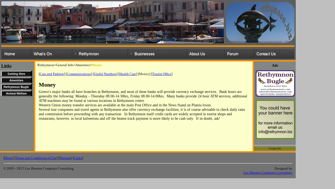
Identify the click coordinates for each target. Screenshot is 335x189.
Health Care (127, 74)
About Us (197, 53)
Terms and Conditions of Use (36, 158)
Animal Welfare (16, 93)
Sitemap (65, 158)
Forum (232, 53)
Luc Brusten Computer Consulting (267, 173)
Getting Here (16, 73)
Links (78, 158)
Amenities (16, 80)
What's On (43, 53)
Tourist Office (161, 74)
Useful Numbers (105, 74)
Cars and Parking (52, 74)
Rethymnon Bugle (16, 86)
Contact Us (266, 53)
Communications (79, 74)
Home (9, 53)
